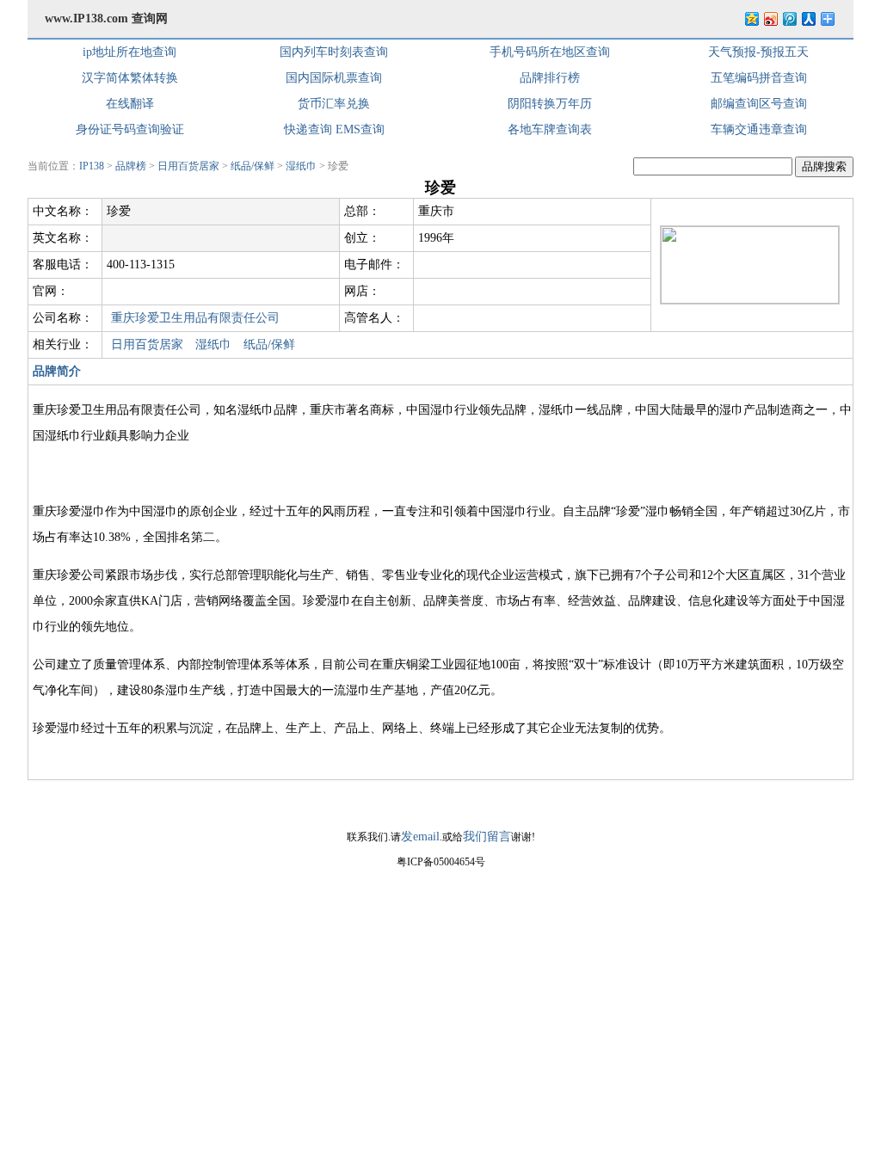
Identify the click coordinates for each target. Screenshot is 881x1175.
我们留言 (487, 836)
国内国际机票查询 (334, 77)
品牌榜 (130, 166)
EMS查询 (360, 129)
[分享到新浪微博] (770, 18)
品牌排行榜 (550, 77)
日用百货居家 (188, 166)
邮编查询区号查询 (759, 103)
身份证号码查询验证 (130, 129)
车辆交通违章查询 (759, 129)
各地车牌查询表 (550, 129)
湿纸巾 (301, 166)
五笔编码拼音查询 (759, 77)
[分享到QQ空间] (751, 18)
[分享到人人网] (807, 18)
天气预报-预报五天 (758, 52)
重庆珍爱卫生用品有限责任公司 (195, 317)
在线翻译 (130, 103)
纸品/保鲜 (252, 166)
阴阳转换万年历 (550, 103)
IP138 (91, 166)
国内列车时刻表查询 (334, 52)
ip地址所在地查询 (129, 52)
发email (420, 836)
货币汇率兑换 (334, 103)
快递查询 (308, 129)
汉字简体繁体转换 (130, 77)
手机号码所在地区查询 (550, 52)
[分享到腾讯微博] (788, 18)
